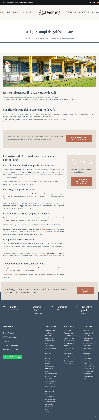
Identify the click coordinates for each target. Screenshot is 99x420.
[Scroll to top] (95, 416)
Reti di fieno (49, 407)
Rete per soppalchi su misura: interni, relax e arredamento (50, 341)
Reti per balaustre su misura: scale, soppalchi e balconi (49, 366)
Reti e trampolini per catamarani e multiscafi (51, 376)
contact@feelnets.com (12, 345)
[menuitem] (90, 2)
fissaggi (44, 229)
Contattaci (84, 12)
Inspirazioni (12, 12)
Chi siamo (27, 12)
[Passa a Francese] (90, 2)
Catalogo (67, 330)
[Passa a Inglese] (94, 2)
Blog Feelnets (69, 348)
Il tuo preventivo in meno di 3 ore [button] (79, 139)
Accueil (27, 38)
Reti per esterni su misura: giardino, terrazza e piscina (50, 353)
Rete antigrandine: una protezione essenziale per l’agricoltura (50, 399)
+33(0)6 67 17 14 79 (10, 349)
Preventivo (71, 12)
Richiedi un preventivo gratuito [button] (82, 181)
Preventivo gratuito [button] (86, 291)
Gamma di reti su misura (40, 38)
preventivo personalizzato (42, 256)
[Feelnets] (49, 12)
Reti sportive (49, 391)
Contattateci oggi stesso (12, 275)
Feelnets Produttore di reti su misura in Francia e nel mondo (89, 336)
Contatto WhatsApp (12, 357)
